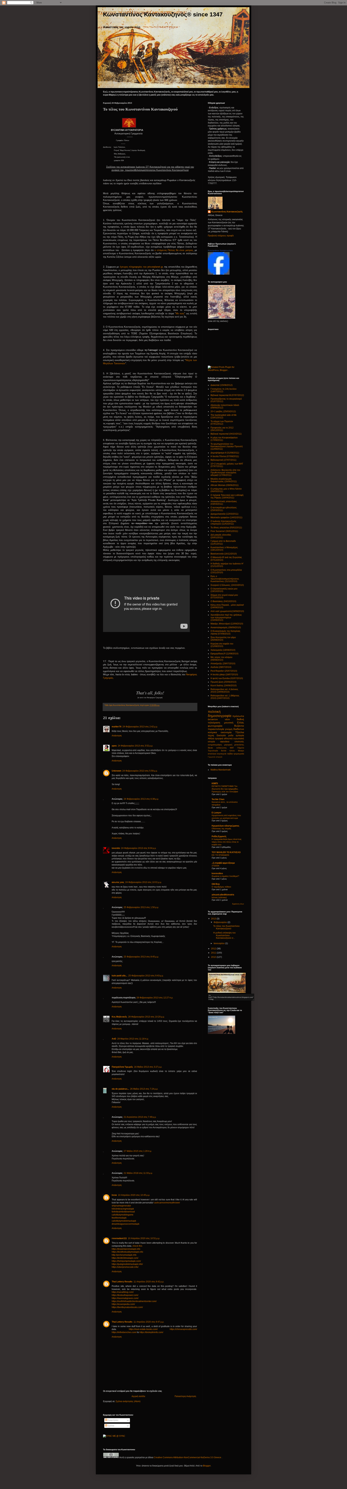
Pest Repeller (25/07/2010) (224, 671)
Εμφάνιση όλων (238, 904)
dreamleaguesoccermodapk (125, 1224)
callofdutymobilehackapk (124, 1221)
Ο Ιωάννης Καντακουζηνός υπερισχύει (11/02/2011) (223, 522)
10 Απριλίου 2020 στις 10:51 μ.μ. (144, 1238)
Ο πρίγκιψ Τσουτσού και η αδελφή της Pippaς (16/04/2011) (227, 496)
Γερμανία (211, 757)
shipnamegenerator (121, 1205)
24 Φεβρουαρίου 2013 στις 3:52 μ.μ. (135, 745)
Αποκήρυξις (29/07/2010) (223, 663)
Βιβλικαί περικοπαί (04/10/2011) (226, 434)
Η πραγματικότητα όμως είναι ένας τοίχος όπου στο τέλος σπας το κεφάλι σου (226, 842)
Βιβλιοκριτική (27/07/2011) (223, 460)
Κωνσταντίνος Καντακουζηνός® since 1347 (163, 14)
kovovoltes (217, 873)
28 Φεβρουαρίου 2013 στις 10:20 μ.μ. (146, 1017)
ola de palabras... (120, 1089)
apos (114, 745)
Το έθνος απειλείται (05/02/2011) (226, 527)
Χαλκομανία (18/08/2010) (223, 650)
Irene (114, 1195)
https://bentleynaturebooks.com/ (127, 1307)
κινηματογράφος (215, 745)
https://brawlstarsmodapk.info (126, 1249)
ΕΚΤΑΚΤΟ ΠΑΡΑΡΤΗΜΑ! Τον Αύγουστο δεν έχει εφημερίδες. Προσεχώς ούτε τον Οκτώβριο (225, 789)
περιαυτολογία (216, 729)
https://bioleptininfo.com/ (151, 1332)
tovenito (116, 848)
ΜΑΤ (232, 748)
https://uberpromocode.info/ (125, 1267)
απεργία (219, 757)
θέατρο (241, 751)
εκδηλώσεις (221, 748)
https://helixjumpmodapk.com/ (126, 1261)
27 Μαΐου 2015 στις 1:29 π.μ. (138, 1151)
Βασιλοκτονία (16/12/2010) (224, 553)
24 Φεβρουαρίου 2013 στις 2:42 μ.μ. (140, 726)
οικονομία (226, 732)
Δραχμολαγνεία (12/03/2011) (224, 514)
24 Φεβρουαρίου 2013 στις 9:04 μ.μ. (138, 848)
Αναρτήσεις (113, 1420)
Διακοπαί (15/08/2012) (222, 385)
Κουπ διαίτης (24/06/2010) (224, 685)
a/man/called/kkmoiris (223, 894)
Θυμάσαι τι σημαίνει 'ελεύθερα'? (225, 876)
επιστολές (239, 741)
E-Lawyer (216, 812)
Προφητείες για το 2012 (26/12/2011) (222, 428)
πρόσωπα (238, 716)
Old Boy (216, 884)
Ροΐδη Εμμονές (219, 836)
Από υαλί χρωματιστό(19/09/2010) (227, 611)
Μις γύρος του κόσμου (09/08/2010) (221, 658)
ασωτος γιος (118, 882)
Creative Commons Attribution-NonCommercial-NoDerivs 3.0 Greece (188, 1457)
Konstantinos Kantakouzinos (220, 250)
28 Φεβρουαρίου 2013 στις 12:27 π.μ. (154, 997)
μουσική (228, 722)
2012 (214, 948)
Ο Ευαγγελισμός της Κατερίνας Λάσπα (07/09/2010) (225, 632)
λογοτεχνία (221, 754)
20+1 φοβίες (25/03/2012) (223, 411)
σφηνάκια (224, 741)
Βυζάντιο (239, 725)
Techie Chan (218, 799)
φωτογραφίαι (215, 725)
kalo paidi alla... (119, 975)
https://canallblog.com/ (123, 1292)
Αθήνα (211, 738)
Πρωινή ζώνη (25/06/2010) (223, 682)
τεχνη (211, 735)
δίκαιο (210, 748)
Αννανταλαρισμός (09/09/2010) (226, 627)
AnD (114, 1039)
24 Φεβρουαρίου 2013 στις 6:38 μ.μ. (141, 799)
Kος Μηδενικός (119, 1017)
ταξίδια (230, 754)
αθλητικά (228, 738)
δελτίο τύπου (228, 751)
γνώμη (228, 729)
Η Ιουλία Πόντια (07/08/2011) (225, 456)
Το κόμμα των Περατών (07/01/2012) (222, 422)
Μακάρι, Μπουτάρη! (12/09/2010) (227, 623)
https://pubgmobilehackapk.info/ (127, 1264)
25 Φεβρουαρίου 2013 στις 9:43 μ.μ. (146, 975)
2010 (214, 957)
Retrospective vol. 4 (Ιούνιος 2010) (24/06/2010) (224, 690)
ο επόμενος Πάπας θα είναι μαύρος (174, 250)
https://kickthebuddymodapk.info (127, 1252)
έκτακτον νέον (219, 719)
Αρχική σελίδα (138, 1396)
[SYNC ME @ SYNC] (114, 1436)
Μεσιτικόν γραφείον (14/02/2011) (226, 517)
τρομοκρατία (239, 754)
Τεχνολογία (213, 751)
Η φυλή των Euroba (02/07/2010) (227, 678)
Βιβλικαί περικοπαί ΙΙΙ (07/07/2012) (227, 395)
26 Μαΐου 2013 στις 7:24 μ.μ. (144, 1089)
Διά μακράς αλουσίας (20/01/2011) (221, 536)
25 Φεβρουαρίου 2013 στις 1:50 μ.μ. (141, 907)
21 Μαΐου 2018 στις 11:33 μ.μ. (138, 1173)
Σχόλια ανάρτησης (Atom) (128, 1401)
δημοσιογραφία (219, 716)
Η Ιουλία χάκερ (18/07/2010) (224, 674)
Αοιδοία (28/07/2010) (221, 667)
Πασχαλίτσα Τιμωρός (122, 1067)
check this (137, 1246)
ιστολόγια (212, 754)
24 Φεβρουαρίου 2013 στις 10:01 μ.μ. (143, 882)
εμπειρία (240, 735)
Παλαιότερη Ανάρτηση (185, 1396)
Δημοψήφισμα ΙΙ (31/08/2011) (225, 452)
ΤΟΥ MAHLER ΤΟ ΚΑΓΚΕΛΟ (226, 852)
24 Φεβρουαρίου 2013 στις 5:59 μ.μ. (140, 771)
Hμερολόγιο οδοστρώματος (225, 826)
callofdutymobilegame (122, 1214)
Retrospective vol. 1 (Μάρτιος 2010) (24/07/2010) (225, 696)
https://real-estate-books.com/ (143, 1329)
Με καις (180, 313)
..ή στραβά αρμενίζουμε (223, 863)
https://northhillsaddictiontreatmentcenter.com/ (134, 1301)
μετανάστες (239, 745)
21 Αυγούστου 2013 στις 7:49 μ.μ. (140, 1117)
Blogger (207, 1465)
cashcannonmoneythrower (167, 1202)
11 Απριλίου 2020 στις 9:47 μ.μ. (149, 1322)
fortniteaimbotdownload (123, 1211)
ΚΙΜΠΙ (215, 783)
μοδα (230, 735)
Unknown (116, 771)
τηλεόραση (214, 722)
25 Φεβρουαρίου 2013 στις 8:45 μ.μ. (141, 956)
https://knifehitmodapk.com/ (125, 1258)
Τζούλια (239, 732)
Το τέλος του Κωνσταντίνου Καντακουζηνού (226, 927)
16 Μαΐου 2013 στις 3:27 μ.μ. (148, 1067)
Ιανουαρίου (219, 943)
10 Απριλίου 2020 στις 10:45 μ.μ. (134, 1195)
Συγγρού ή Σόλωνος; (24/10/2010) (227, 585)
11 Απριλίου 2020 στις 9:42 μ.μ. (149, 1281)
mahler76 (116, 726)
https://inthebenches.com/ (124, 1332)
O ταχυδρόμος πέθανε (221, 887)
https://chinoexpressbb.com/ (183, 1329)
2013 (214, 918)
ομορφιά (219, 738)
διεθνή (240, 719)
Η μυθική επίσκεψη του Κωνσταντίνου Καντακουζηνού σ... (224, 935)
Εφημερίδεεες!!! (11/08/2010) (224, 653)
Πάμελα (240, 748)
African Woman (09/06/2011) (225, 485)
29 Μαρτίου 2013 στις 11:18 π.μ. (133, 1039)
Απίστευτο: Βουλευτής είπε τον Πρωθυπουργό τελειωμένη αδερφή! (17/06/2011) (225, 473)
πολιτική (214, 711)
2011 (214, 952)
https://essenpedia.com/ (123, 1304)
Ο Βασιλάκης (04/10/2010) (223, 601)
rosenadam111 (119, 1238)
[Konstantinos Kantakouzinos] (219, 274)
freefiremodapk (119, 1218)
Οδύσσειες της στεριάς (221, 828)
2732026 (215, 866)
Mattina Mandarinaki (221, 769)
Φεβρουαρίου (221, 922)
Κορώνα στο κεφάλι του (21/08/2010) (222, 644)
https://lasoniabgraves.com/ (125, 1298)
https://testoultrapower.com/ (125, 1295)
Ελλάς (240, 722)
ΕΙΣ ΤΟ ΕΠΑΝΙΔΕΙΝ (220, 855)
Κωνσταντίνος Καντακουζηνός (126, 705)
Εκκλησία (221, 735)
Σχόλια (110, 1425)
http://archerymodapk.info (124, 1255)
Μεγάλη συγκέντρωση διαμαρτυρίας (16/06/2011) (224, 480)
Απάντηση (117, 735)
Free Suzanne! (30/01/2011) (224, 531)
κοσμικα (212, 732)
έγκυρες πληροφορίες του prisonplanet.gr (141, 266)
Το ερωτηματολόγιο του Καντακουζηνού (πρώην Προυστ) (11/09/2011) (227, 446)
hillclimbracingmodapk (123, 1209)
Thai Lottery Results (122, 1281)
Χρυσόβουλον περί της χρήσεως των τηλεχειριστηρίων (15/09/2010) (226, 617)
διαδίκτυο (238, 729)
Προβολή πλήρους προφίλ (221, 235)
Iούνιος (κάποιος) (219, 897)
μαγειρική (228, 745)
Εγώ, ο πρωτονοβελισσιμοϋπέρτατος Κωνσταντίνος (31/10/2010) (225, 579)
